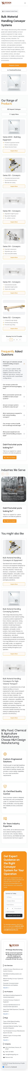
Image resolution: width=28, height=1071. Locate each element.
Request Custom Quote (14, 915)
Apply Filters (15, 114)
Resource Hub (9, 1057)
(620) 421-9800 (19, 926)
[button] (6, 988)
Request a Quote (14, 65)
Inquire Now (14, 151)
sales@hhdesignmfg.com (11, 929)
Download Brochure (15, 70)
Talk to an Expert (10, 457)
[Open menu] (25, 3)
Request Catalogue (15, 109)
